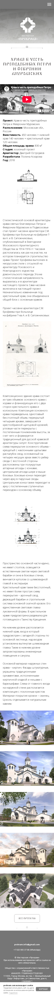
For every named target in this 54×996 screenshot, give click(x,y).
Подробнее (13, 993)
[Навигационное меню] (49, 4)
